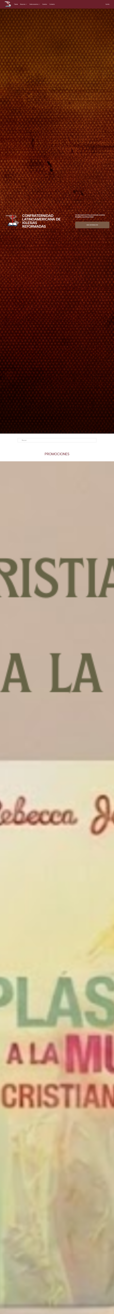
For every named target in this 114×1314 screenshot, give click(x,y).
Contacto (52, 4)
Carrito (107, 4)
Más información (92, 225)
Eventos (44, 4)
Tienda (16, 4)
